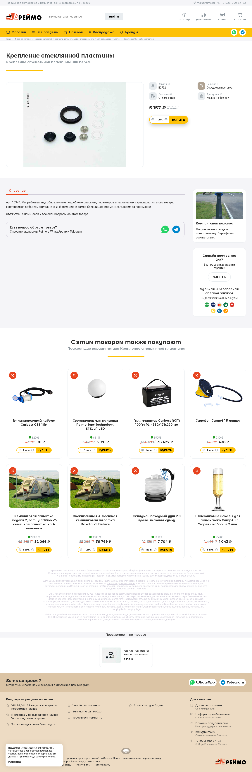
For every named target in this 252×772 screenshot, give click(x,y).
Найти (114, 16)
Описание (17, 190)
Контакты (83, 764)
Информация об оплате (212, 716)
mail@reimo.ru (206, 2)
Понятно (14, 762)
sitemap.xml (103, 764)
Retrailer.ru (126, 751)
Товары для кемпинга (87, 717)
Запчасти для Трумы (148, 705)
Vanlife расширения (86, 705)
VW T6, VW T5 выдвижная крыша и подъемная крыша (35, 707)
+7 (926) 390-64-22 (233, 2)
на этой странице (89, 586)
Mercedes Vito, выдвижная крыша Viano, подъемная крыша (34, 716)
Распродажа (103, 32)
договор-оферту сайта (43, 756)
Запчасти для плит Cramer (121, 583)
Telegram (242, 32)
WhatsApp (234, 32)
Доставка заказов (208, 707)
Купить (178, 120)
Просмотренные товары (126, 634)
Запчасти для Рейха (87, 711)
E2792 (75, 581)
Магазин (18, 32)
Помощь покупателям (213, 724)
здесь (192, 575)
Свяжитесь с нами (18, 214)
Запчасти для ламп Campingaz (33, 724)
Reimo (24, 16)
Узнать (219, 277)
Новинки (75, 32)
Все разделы (47, 32)
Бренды (131, 32)
